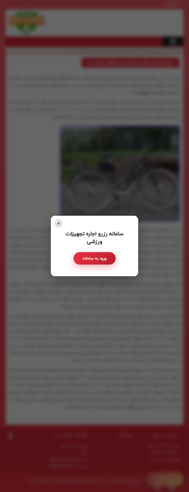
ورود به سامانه (94, 258)
